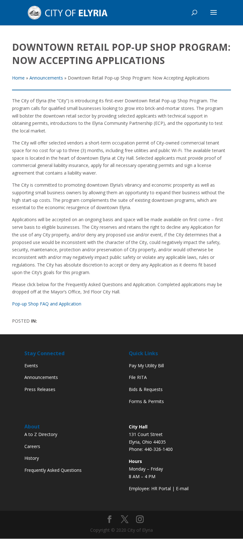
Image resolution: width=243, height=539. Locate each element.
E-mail (182, 488)
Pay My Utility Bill (146, 366)
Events (31, 366)
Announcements (41, 377)
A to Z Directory (40, 434)
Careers (32, 446)
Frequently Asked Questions (53, 470)
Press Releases (39, 389)
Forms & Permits (146, 401)
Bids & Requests (146, 389)
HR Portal (161, 488)
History (31, 458)
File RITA (138, 377)
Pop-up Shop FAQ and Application (46, 304)
